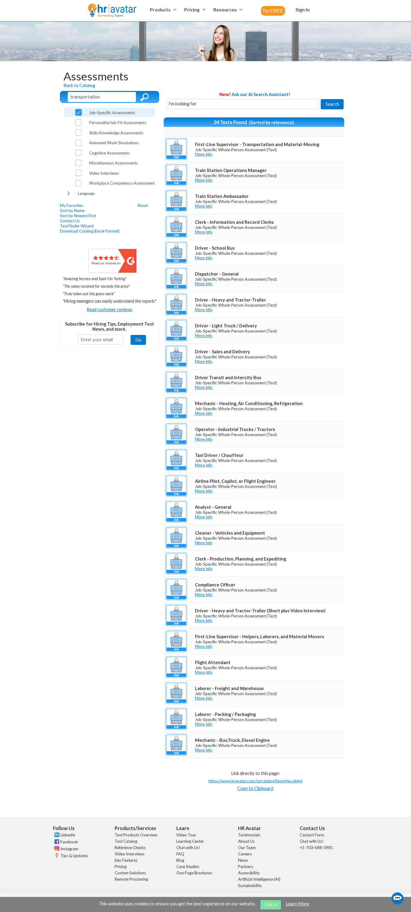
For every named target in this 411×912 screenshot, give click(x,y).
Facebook (69, 841)
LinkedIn (67, 834)
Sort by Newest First (78, 215)
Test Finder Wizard (77, 225)
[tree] (109, 152)
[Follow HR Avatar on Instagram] (56, 849)
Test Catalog (126, 841)
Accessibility (249, 872)
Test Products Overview (136, 834)
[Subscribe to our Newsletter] (56, 856)
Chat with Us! (188, 847)
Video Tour (186, 834)
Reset (143, 205)
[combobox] (273, 11)
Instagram (69, 848)
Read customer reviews (109, 309)
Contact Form (312, 834)
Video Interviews (129, 853)
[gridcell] (254, 149)
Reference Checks (130, 847)
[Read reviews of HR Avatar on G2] (112, 271)
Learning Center (190, 841)
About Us (246, 841)
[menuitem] (162, 9)
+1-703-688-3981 (316, 847)
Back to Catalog (79, 85)
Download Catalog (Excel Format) (89, 231)
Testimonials (249, 834)
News (243, 860)
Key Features (126, 860)
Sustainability (250, 885)
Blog (180, 860)
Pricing (120, 866)
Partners (245, 866)
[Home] (112, 11)
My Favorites (71, 205)
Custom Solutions (130, 872)
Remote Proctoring (131, 879)
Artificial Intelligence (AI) (259, 879)
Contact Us (70, 220)
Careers (245, 853)
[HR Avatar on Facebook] (56, 842)
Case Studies (187, 866)
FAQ (180, 853)
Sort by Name (72, 210)
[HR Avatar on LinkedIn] (56, 835)
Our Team (247, 847)
